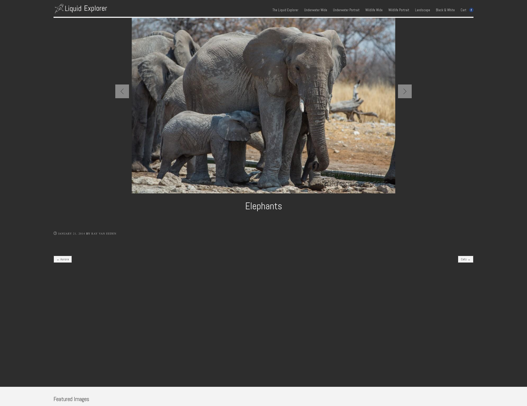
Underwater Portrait (346, 10)
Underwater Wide (315, 10)
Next (405, 91)
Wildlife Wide (374, 10)
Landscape (422, 10)
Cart (463, 10)
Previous (122, 91)
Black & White (445, 10)
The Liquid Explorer (285, 10)
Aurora (63, 259)
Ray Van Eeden (103, 233)
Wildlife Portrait (398, 10)
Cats (465, 259)
